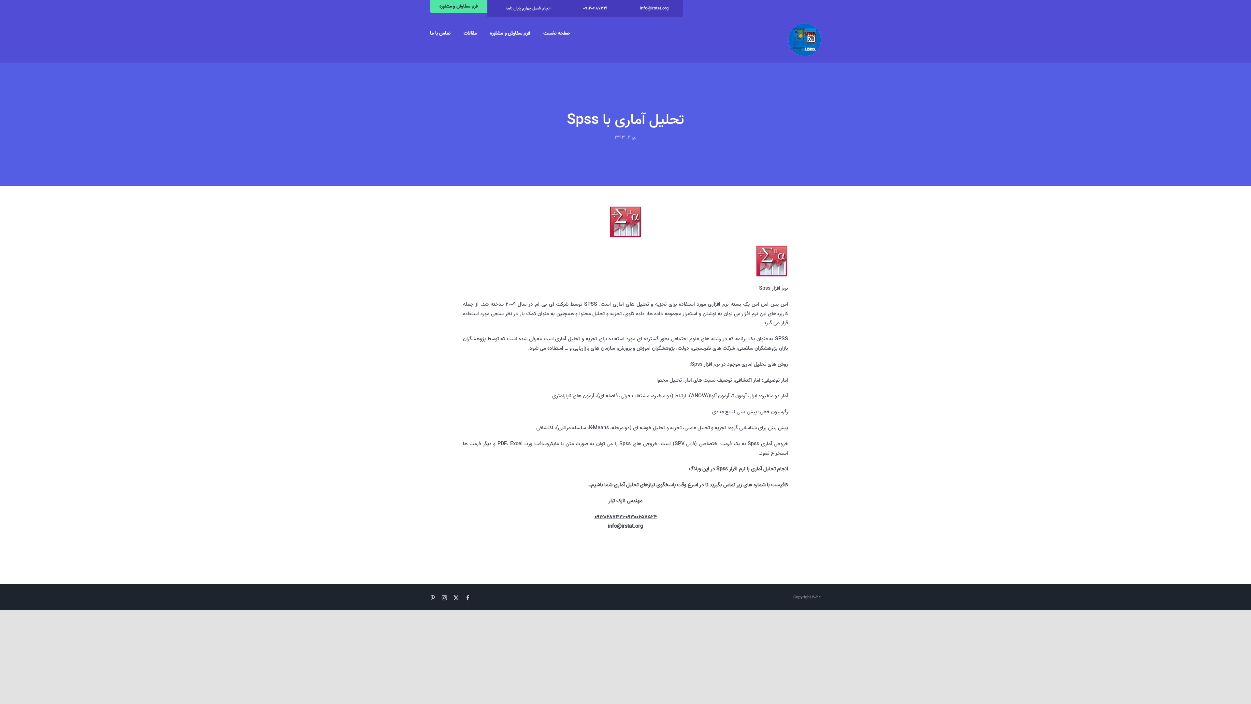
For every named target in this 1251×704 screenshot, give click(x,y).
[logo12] (804, 26)
